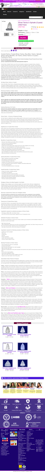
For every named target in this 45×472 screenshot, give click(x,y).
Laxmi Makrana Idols (21, 306)
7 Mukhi (8, 279)
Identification (28, 11)
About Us (9, 11)
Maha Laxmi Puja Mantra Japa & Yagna (16, 313)
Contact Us (15, 11)
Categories (21, 11)
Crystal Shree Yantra (26, 20)
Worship (5, 14)
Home (4, 11)
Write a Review (35, 28)
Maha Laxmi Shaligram (11, 288)
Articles (34, 11)
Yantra (19, 20)
